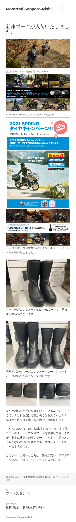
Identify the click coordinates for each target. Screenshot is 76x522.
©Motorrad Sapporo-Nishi (19, 517)
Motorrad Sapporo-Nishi (29, 9)
